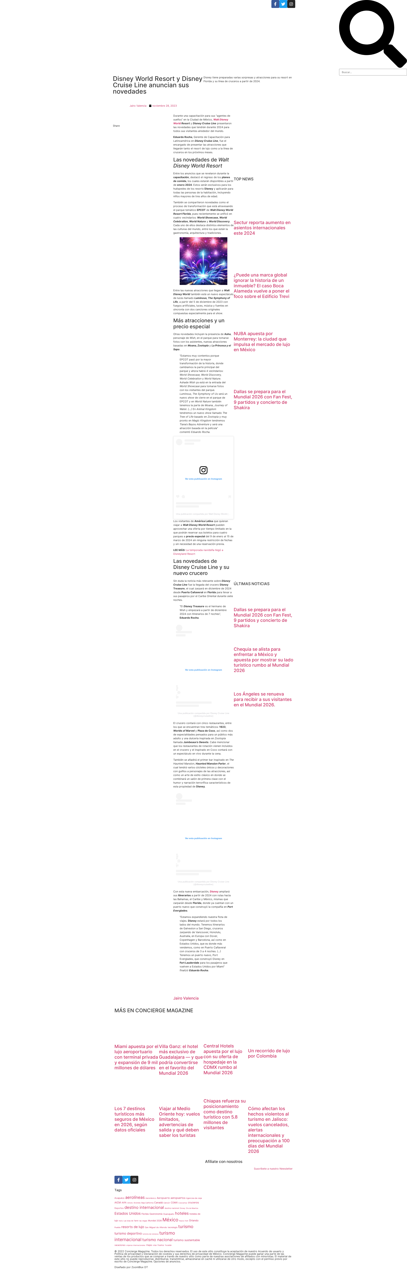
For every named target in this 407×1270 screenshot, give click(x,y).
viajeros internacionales (135, 1245)
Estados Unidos (127, 1213)
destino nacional (172, 1208)
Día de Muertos (192, 1208)
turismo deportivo (128, 1233)
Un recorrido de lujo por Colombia (269, 1053)
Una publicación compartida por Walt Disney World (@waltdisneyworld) (211, 514)
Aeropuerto (163, 1198)
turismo (185, 1226)
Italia (121, 1221)
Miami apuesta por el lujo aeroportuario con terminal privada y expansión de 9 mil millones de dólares (136, 1057)
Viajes (149, 1245)
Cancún (166, 1203)
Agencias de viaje (194, 1198)
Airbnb (130, 1203)
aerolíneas (135, 1197)
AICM (117, 1202)
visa (155, 1245)
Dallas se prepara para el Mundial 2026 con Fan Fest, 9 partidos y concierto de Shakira (263, 399)
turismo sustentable (186, 1240)
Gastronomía (155, 1214)
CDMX (174, 1202)
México (170, 1219)
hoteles (182, 1213)
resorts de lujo (132, 1227)
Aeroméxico (150, 1198)
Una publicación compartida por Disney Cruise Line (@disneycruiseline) (203, 714)
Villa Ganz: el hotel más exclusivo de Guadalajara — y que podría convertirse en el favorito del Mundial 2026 (181, 1060)
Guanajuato (168, 1214)
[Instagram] (291, 4)
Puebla (117, 1227)
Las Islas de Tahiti (131, 1221)
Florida (145, 1213)
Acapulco (119, 1198)
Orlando (193, 1220)
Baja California (147, 1203)
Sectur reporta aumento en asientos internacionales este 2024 (262, 228)
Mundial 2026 (155, 1220)
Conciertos (182, 1203)
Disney (182, 1208)
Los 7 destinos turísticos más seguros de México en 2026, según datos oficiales (134, 1119)
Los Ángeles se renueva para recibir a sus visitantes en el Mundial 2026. (263, 699)
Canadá (158, 1202)
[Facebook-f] (275, 4)
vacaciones (119, 1245)
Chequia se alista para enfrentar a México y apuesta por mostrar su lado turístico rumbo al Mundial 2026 (263, 659)
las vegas (143, 1221)
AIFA (124, 1202)
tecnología (172, 1227)
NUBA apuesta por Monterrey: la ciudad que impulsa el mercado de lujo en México (262, 341)
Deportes (119, 1208)
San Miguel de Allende (156, 1227)
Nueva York (183, 1221)
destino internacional (144, 1207)
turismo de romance (151, 1234)
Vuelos (160, 1245)
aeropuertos (178, 1197)
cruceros (193, 1202)
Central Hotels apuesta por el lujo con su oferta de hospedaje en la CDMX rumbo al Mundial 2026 (223, 1059)
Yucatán (168, 1245)
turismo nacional (157, 1239)
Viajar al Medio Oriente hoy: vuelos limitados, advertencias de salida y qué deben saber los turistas (179, 1122)
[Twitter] (283, 4)
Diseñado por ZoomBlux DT (131, 1267)
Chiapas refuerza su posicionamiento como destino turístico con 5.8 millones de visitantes (225, 1114)
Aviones (137, 1203)
